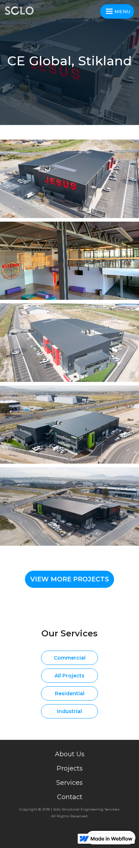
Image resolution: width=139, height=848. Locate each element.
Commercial (70, 658)
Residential (69, 693)
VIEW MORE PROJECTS (69, 579)
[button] (117, 11)
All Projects (69, 675)
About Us (69, 754)
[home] (21, 10)
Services (69, 783)
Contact (69, 797)
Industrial (69, 711)
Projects (70, 768)
